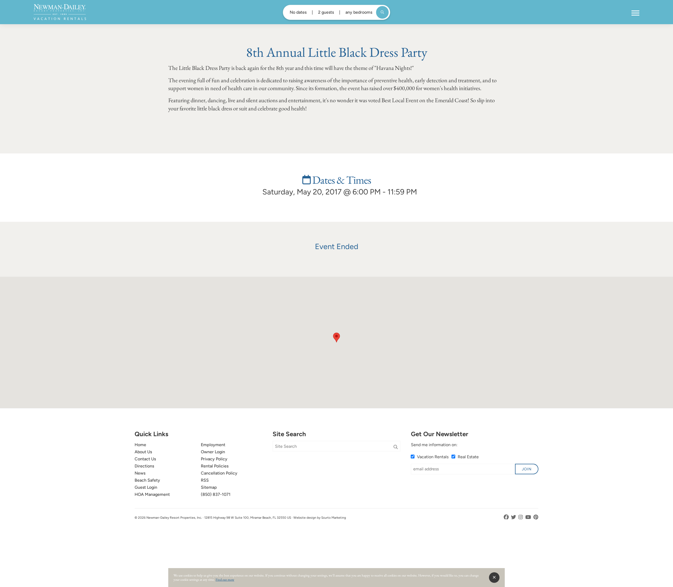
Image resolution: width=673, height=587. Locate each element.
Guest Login (146, 487)
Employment (213, 444)
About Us (143, 451)
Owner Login (213, 451)
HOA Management (152, 494)
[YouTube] (528, 517)
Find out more (225, 579)
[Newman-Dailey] (60, 12)
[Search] (396, 447)
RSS (205, 480)
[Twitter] (514, 517)
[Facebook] (507, 517)
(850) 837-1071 (216, 494)
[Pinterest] (535, 517)
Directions (144, 466)
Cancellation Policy (219, 473)
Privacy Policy (214, 458)
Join (527, 469)
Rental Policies (214, 466)
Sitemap (209, 487)
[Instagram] (521, 517)
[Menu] (635, 13)
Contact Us (145, 458)
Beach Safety (147, 480)
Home (140, 444)
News (140, 473)
